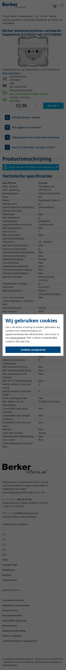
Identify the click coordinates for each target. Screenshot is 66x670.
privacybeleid (17, 337)
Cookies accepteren (33, 349)
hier (27, 341)
